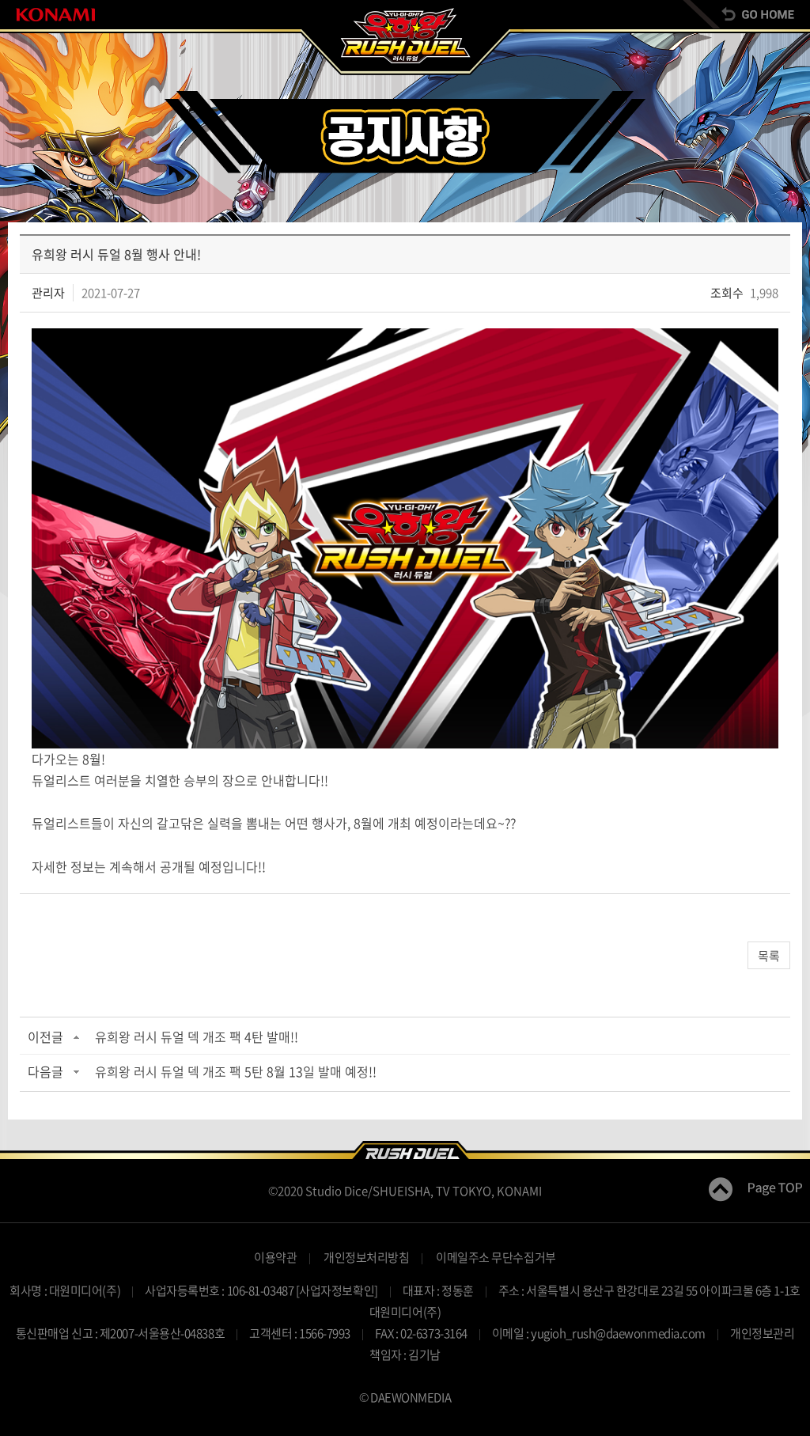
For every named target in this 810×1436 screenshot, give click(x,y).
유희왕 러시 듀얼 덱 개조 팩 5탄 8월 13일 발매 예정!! (236, 1071)
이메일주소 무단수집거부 (496, 1257)
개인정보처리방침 (366, 1257)
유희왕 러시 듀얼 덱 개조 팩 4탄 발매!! (196, 1036)
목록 (769, 955)
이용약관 (275, 1257)
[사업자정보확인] (337, 1290)
